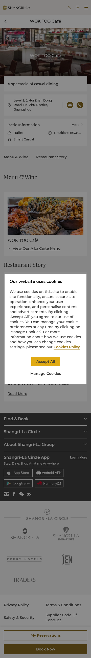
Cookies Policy (67, 347)
